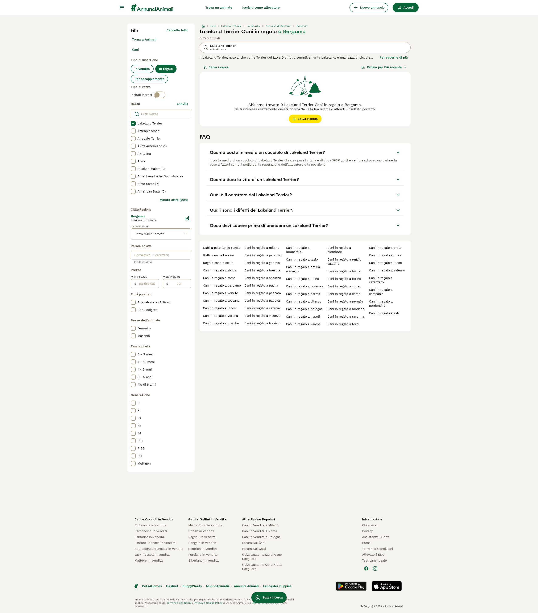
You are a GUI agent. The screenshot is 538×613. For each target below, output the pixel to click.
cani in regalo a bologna (304, 309)
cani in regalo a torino (344, 279)
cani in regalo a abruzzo (262, 278)
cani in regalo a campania (381, 292)
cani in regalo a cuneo (344, 286)
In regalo (166, 69)
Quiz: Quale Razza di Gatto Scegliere (262, 567)
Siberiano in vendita (203, 560)
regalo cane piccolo (218, 263)
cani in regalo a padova (262, 301)
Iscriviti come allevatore (261, 7)
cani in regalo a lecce (219, 308)
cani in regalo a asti (384, 313)
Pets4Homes (152, 586)
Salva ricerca (218, 67)
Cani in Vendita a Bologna (261, 537)
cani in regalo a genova (262, 263)
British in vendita (201, 531)
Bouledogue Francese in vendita (158, 549)
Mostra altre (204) (174, 200)
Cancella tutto (177, 30)
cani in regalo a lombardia (298, 250)
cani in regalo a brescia (262, 270)
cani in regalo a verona (220, 316)
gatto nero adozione (218, 255)
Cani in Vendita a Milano (260, 525)
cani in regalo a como (343, 294)
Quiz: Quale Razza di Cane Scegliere (262, 557)
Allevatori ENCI (373, 555)
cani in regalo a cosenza (304, 286)
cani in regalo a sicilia (219, 270)
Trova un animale (218, 7)
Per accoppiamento (149, 79)
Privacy (367, 531)
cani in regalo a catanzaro (381, 280)
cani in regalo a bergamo (222, 285)
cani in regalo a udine (302, 279)
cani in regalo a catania (262, 308)
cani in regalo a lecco (385, 263)
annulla (182, 104)
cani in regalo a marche (221, 323)
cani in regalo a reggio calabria (344, 262)
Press (366, 543)
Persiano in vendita (202, 555)
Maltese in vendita (148, 560)
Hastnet (172, 586)
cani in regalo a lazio (302, 259)
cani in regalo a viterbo (303, 301)
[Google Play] (351, 586)
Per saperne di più (394, 57)
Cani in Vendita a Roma (259, 531)
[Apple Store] (387, 586)
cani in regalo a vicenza (262, 316)
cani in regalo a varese (303, 324)
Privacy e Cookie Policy (208, 602)
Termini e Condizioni (377, 549)
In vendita (142, 69)
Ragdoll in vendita (201, 537)
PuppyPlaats (192, 586)
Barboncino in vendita (150, 531)
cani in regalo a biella (343, 271)
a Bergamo (292, 31)
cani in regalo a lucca (385, 255)
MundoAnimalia (218, 586)
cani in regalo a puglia (261, 285)
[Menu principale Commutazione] (122, 7)
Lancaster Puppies (277, 586)
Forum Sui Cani (253, 543)
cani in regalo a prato (385, 248)
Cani (135, 49)
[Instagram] (375, 568)
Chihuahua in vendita (150, 525)
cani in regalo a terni (343, 324)
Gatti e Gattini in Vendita (207, 519)
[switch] (159, 95)
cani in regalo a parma (303, 294)
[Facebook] (366, 568)
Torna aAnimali (144, 39)
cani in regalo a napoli (303, 316)
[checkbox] (133, 123)
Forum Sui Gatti (254, 549)
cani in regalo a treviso (262, 323)
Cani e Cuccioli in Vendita (154, 519)
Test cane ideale (374, 560)
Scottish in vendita (202, 549)
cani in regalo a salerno (387, 270)
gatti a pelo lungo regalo (222, 248)
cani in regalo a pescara (262, 293)
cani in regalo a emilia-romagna (304, 269)
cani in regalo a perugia (345, 301)
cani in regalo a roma (219, 278)
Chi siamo (369, 525)
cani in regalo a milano (261, 248)
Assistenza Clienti (375, 537)
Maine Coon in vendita (205, 525)
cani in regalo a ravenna (345, 316)
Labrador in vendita (149, 537)
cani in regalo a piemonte (339, 250)
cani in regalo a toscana (221, 301)
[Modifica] (187, 218)
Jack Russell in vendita (152, 555)
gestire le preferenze (265, 602)
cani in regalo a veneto (220, 293)
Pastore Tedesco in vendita (154, 543)
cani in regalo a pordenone (381, 304)
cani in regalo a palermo (263, 255)
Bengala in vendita (202, 543)
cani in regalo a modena (345, 309)
